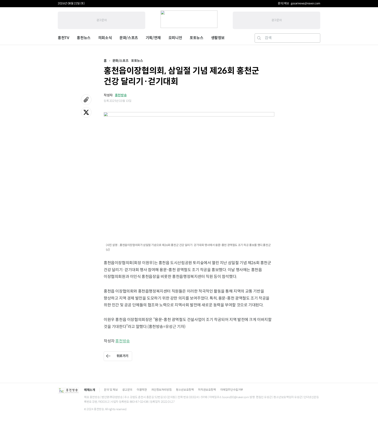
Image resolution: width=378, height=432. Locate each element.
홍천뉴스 (83, 38)
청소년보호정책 (185, 390)
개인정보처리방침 (161, 390)
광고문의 (101, 20)
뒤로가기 (122, 356)
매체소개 (89, 390)
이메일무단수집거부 (231, 390)
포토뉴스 (196, 38)
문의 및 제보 (111, 390)
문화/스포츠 (128, 38)
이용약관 (142, 390)
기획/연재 (153, 38)
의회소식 (105, 38)
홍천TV (63, 38)
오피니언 (175, 38)
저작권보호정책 (207, 390)
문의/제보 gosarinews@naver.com (299, 3)
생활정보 (218, 38)
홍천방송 (121, 95)
